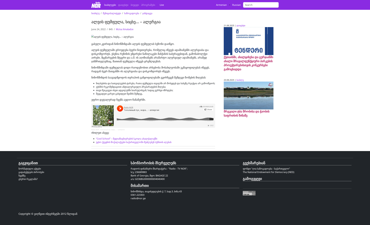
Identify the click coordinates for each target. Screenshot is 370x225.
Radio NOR (95, 129)
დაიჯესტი (123, 4)
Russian (236, 4)
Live (162, 4)
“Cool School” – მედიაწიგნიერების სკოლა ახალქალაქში (126, 138)
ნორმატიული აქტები (29, 168)
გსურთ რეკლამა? (28, 179)
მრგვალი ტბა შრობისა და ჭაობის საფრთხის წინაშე (246, 113)
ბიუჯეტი (135, 4)
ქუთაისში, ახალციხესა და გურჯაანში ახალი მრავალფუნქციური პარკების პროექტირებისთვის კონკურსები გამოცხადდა (248, 63)
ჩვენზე (21, 175)
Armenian (221, 4)
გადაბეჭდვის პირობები (31, 172)
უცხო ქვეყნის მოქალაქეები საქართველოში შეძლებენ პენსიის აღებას (133, 142)
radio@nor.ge (138, 198)
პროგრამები (148, 4)
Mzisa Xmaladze (124, 29)
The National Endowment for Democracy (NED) (268, 172)
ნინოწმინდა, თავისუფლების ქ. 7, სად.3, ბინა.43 (156, 191)
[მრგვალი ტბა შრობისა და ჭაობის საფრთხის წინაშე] (248, 95)
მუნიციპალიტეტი (112, 13)
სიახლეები (110, 4)
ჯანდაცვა (147, 13)
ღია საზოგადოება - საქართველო (270, 168)
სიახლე (95, 13)
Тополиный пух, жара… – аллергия (112, 129)
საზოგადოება (131, 13)
